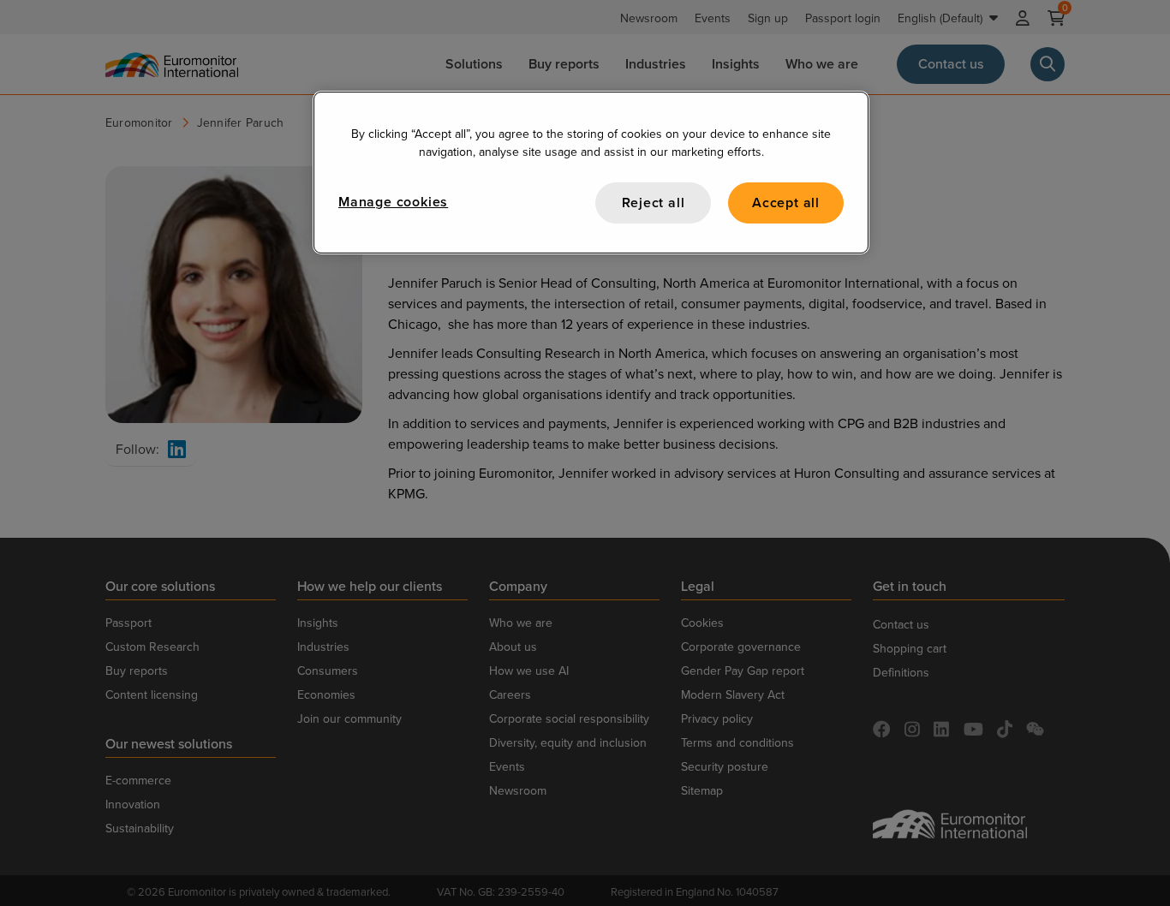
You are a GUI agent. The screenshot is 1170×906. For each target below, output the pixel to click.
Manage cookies (393, 202)
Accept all (786, 202)
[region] (591, 172)
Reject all (653, 202)
